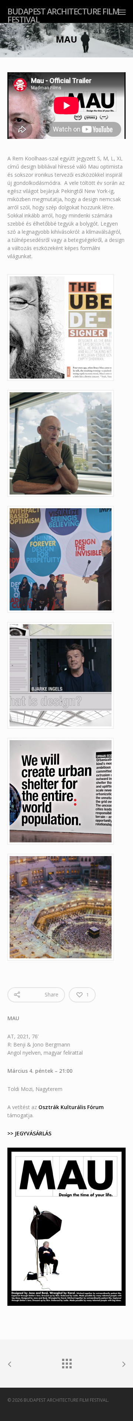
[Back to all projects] (66, 1361)
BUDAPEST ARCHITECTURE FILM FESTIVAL (63, 15)
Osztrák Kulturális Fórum (71, 1107)
